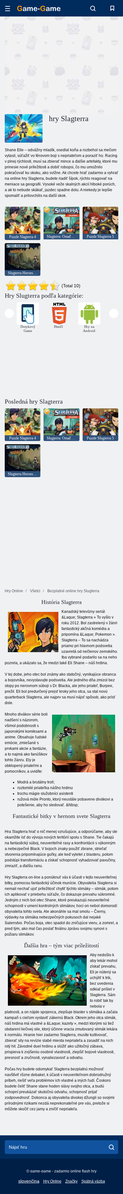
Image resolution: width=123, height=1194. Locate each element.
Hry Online (52, 1181)
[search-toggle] (93, 8)
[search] (111, 1147)
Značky (71, 1181)
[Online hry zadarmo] (39, 8)
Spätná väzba (93, 1181)
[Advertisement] (58, 64)
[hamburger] (7, 8)
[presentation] (9, 313)
